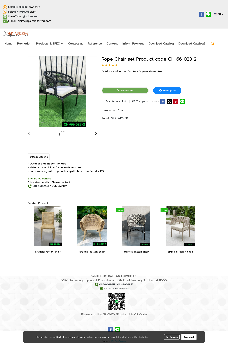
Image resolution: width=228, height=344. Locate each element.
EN (219, 14)
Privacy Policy (122, 336)
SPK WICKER (119, 118)
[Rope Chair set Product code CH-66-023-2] (62, 91)
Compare (141, 101)
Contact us (75, 43)
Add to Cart (126, 90)
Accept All (189, 336)
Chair (121, 110)
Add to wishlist (115, 101)
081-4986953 (21, 11)
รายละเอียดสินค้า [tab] (39, 157)
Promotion (24, 43)
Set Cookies (172, 336)
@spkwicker (30, 16)
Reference (95, 43)
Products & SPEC (48, 43)
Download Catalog (161, 43)
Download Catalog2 (192, 43)
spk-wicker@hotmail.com (116, 288)
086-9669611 (20, 7)
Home (8, 43)
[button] (212, 44)
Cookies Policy (141, 336)
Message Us (169, 90)
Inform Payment (133, 43)
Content (112, 43)
